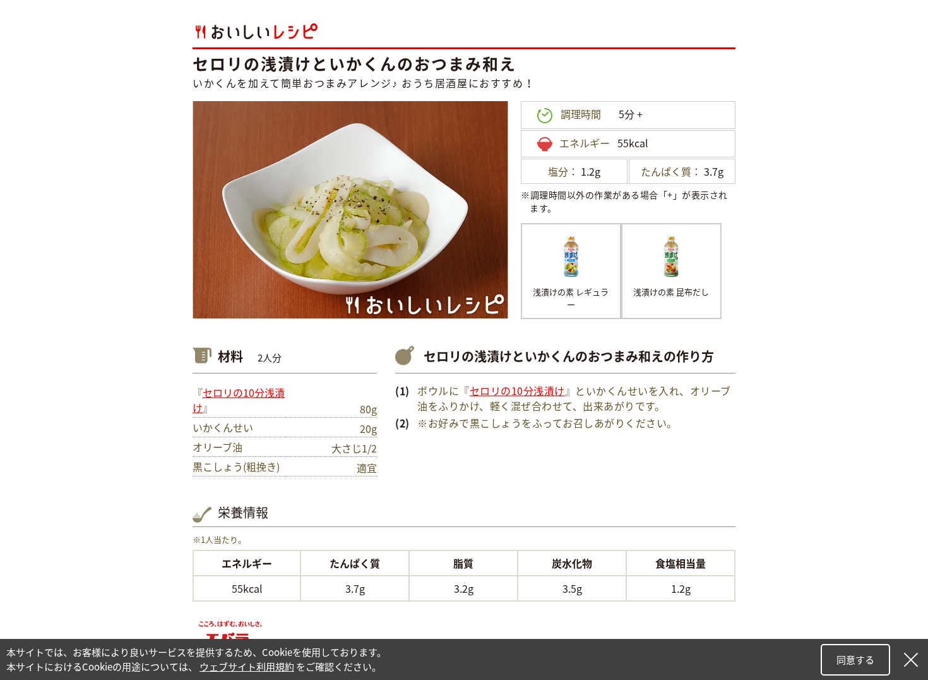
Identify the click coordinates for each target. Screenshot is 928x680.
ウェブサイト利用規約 (246, 667)
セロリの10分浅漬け (517, 390)
